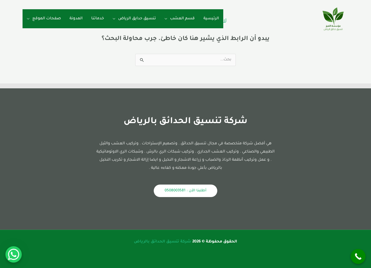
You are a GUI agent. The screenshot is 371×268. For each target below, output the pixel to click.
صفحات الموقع (46, 19)
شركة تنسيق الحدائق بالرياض (162, 242)
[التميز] (333, 19)
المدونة (76, 19)
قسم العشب (182, 19)
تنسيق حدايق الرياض (137, 19)
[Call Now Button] (358, 256)
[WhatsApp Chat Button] (13, 254)
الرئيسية (211, 19)
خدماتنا (97, 19)
